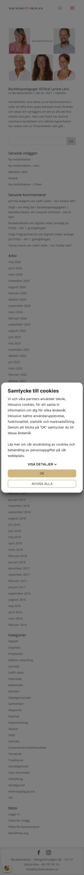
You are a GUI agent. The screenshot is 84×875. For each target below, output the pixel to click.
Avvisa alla (42, 484)
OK (42, 473)
